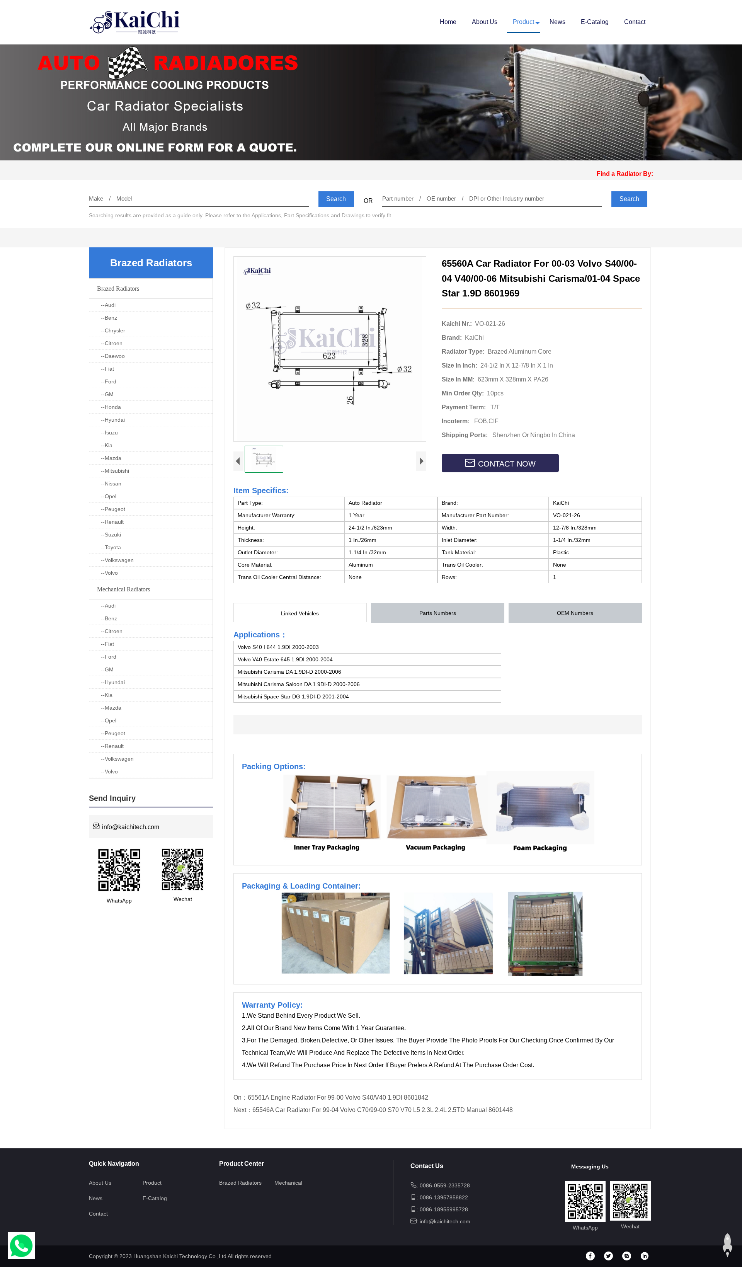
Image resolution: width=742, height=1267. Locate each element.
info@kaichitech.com (129, 827)
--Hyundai (113, 420)
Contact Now (507, 464)
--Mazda (111, 458)
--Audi (108, 305)
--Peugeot (113, 509)
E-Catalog (595, 22)
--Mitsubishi (115, 471)
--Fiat (107, 369)
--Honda (111, 407)
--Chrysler (113, 330)
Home (448, 22)
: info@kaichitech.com (443, 1221)
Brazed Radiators (118, 288)
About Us (484, 22)
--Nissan (111, 483)
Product (523, 22)
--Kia (106, 445)
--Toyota (111, 547)
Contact (634, 22)
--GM (107, 394)
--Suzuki (111, 534)
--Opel (108, 496)
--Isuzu (109, 432)
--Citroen (112, 343)
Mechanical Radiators (123, 589)
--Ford (108, 381)
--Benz (109, 318)
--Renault (112, 522)
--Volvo (109, 573)
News (557, 22)
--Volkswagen (117, 560)
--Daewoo (113, 356)
